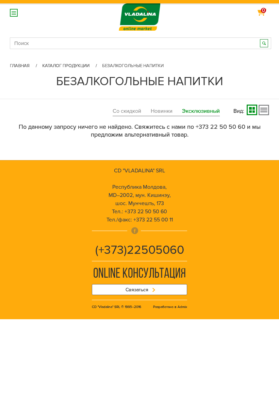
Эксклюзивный (201, 111)
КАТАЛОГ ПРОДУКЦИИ (65, 65)
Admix (182, 307)
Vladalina (139, 13)
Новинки (162, 111)
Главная (20, 65)
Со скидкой (127, 111)
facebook (134, 230)
